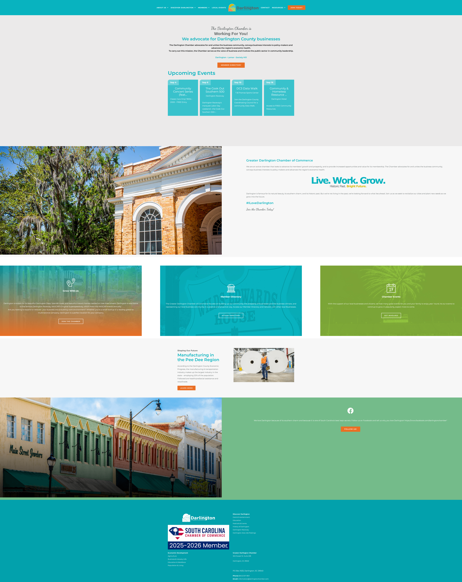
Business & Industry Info (177, 559)
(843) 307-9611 (244, 576)
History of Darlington (241, 527)
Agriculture (172, 556)
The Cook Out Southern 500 (215, 90)
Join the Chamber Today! (260, 209)
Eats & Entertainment (241, 517)
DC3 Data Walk (247, 88)
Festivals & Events (240, 523)
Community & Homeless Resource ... (279, 91)
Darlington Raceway (241, 530)
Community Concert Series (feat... (183, 91)
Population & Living (175, 565)
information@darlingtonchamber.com (253, 579)
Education (237, 520)
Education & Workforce (177, 562)
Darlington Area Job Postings (244, 533)
